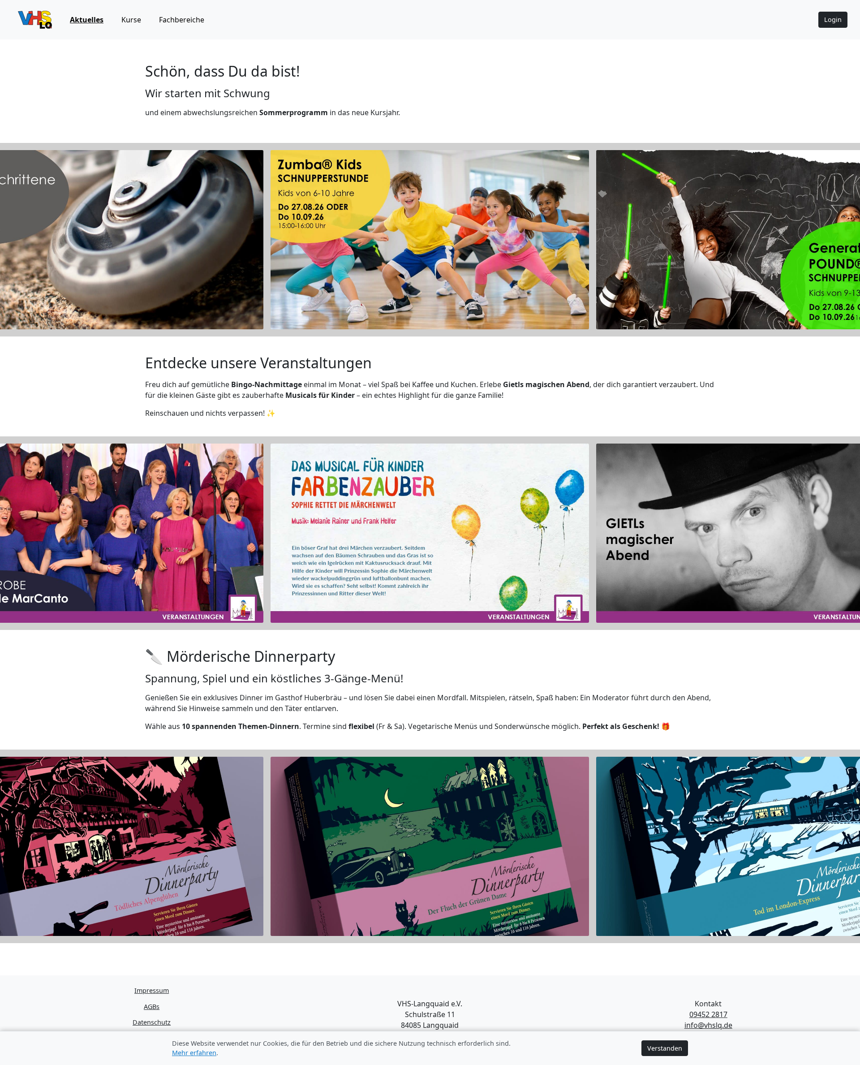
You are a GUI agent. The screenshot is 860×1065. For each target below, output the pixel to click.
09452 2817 (708, 1014)
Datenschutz (152, 1022)
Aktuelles (86, 20)
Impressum (151, 990)
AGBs (151, 1006)
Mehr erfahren (194, 1052)
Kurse (131, 20)
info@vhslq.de (708, 1025)
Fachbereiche (181, 20)
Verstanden (664, 1048)
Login (833, 19)
